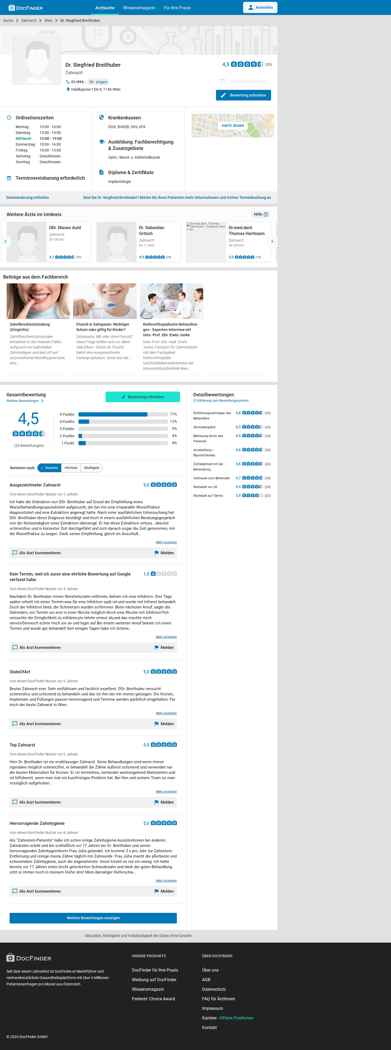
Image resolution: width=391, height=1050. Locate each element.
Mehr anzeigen (166, 542)
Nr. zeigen (98, 81)
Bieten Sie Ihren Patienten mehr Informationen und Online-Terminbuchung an (177, 197)
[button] (5, 242)
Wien (48, 20)
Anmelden (264, 7)
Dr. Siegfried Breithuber (80, 20)
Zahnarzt (28, 20)
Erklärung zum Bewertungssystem (222, 400)
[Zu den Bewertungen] (247, 64)
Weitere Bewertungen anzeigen (93, 918)
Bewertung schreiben (248, 95)
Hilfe (258, 214)
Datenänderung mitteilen (27, 197)
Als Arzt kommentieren (40, 553)
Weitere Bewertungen (22, 401)
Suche (8, 20)
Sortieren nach (22, 468)
